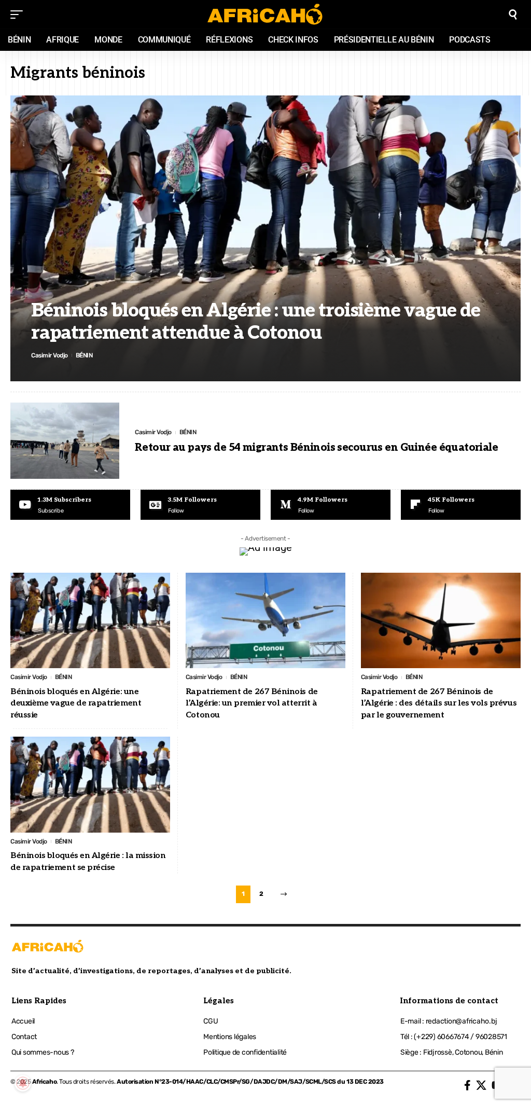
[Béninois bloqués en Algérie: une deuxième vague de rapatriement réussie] (90, 621)
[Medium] (330, 505)
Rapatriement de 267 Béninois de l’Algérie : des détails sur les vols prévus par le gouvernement (438, 703)
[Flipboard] (461, 505)
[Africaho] (265, 14)
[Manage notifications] (23, 1083)
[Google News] (200, 505)
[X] (481, 1085)
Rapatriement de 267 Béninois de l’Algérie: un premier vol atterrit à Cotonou (252, 703)
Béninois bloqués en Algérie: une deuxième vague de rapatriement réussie (75, 703)
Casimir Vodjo (49, 355)
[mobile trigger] (19, 14)
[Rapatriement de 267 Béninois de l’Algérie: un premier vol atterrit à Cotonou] (265, 621)
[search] (513, 14)
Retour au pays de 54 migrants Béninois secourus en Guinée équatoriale (316, 447)
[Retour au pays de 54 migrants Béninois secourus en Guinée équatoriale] (64, 441)
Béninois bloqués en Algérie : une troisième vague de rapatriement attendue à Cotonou (255, 321)
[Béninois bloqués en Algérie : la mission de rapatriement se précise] (90, 785)
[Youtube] (70, 505)
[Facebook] (467, 1085)
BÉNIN (84, 355)
